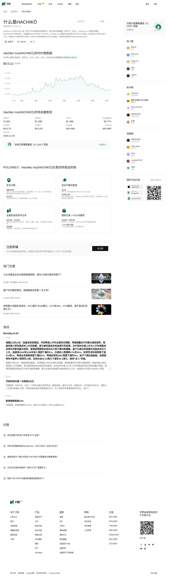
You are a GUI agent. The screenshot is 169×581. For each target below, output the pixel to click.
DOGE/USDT (114, 534)
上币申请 (87, 530)
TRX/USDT (113, 525)
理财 (36, 543)
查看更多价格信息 (70, 57)
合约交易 (38, 530)
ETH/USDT (113, 521)
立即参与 (102, 144)
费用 (61, 517)
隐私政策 (21, 573)
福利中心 (63, 534)
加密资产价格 (65, 543)
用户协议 (13, 573)
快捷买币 (38, 517)
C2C (36, 521)
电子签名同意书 (41, 573)
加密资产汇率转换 (66, 552)
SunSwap (38, 552)
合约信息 (87, 521)
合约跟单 (38, 539)
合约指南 (87, 525)
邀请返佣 (63, 530)
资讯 (12, 521)
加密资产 (14, 12)
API (61, 521)
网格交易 (38, 534)
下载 (12, 539)
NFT (36, 548)
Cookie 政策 (30, 573)
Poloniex (10, 4)
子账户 (62, 525)
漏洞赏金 (13, 534)
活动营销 (13, 525)
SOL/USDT (113, 539)
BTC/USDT (113, 517)
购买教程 (63, 539)
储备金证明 (14, 530)
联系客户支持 (89, 517)
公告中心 (13, 517)
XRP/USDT (113, 530)
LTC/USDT (113, 543)
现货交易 (38, 525)
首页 (5, 12)
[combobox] (86, 21)
